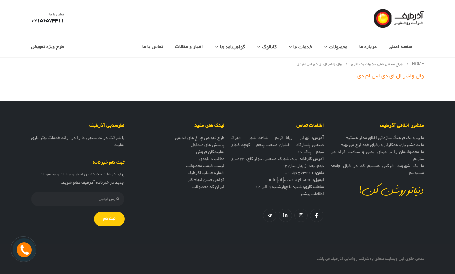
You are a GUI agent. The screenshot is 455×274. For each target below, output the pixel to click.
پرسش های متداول (207, 145)
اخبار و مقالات (189, 47)
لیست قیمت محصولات (205, 166)
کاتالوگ (269, 47)
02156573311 (299, 173)
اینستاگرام (301, 215)
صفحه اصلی (400, 47)
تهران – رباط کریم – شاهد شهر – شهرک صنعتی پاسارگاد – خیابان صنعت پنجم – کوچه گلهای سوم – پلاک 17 (277, 145)
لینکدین (285, 215)
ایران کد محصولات (208, 187)
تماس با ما (152, 47)
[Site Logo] (399, 18)
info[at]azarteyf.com (290, 180)
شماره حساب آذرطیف (206, 173)
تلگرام (269, 215)
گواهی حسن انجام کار (206, 180)
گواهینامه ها (232, 47)
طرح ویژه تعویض (47, 47)
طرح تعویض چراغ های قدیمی (199, 138)
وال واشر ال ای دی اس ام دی (390, 76)
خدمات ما (302, 47)
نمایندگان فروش (210, 152)
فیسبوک (316, 215)
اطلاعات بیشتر (312, 194)
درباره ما (368, 47)
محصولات (338, 47)
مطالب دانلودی (211, 159)
